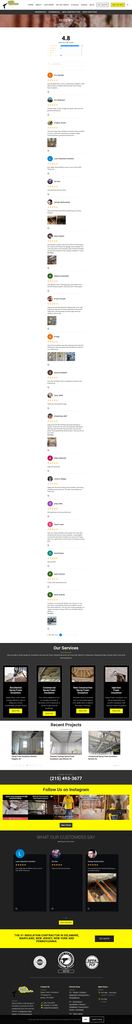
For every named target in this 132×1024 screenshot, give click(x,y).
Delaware (23, 1011)
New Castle (78, 1014)
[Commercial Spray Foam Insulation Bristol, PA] (104, 743)
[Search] (127, 5)
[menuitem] (30, 5)
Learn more (97, 1019)
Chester (82, 992)
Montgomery (83, 995)
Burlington (77, 1002)
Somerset (80, 1010)
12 (23, 765)
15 (33, 765)
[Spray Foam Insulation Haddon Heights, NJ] (28, 743)
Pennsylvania (26, 1014)
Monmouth (83, 1007)
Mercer (82, 1004)
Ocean (72, 1010)
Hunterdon (73, 1004)
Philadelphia (74, 998)
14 (30, 765)
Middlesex (73, 1007)
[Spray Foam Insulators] (11, 5)
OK (85, 1019)
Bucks (75, 992)
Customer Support (50, 1008)
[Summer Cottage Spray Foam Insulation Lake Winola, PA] (66, 743)
